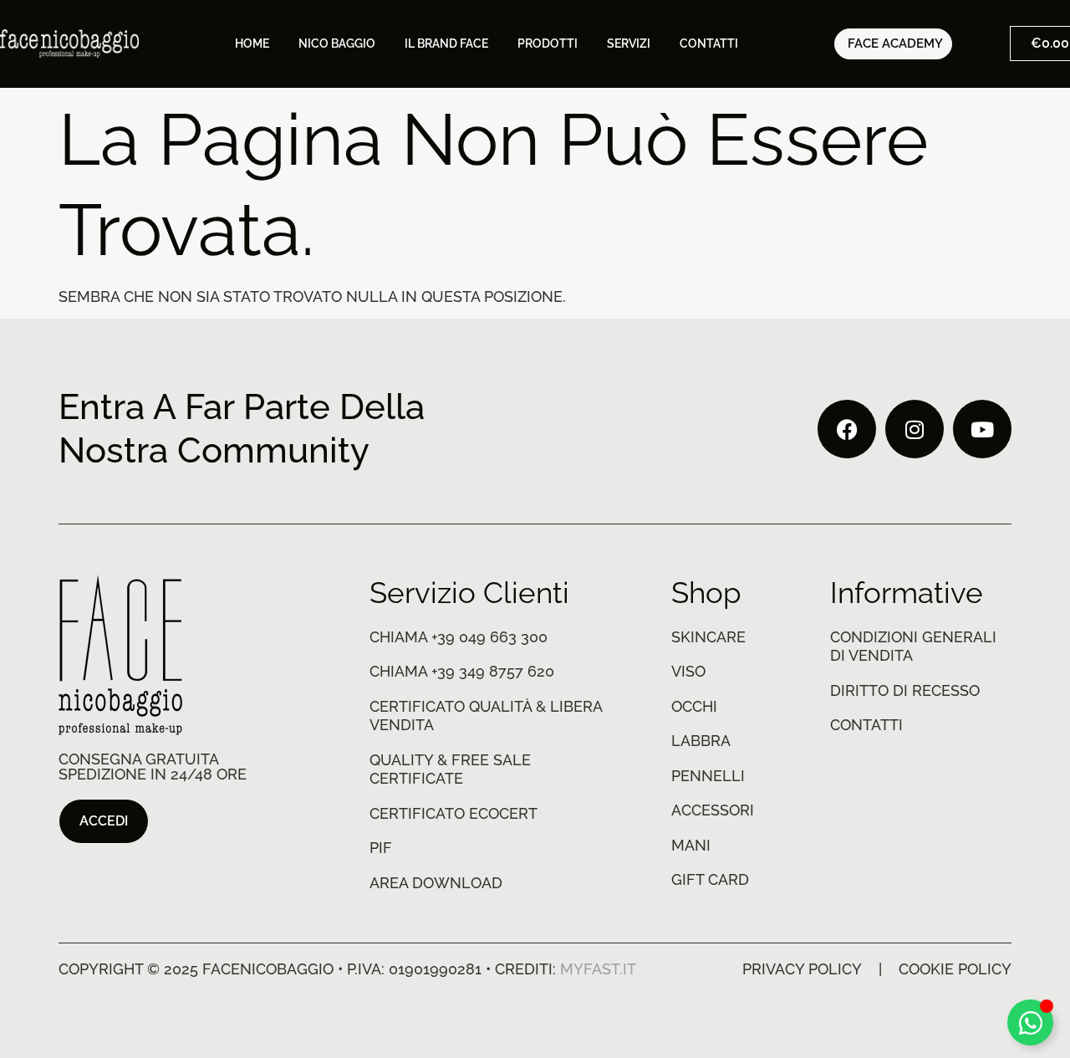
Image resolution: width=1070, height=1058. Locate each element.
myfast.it (598, 969)
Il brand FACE (446, 43)
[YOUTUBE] (982, 429)
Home (252, 43)
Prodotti (547, 43)
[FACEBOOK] (847, 429)
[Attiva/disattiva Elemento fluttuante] (1030, 1022)
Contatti (709, 43)
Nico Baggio (336, 43)
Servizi (628, 43)
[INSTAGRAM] (914, 429)
